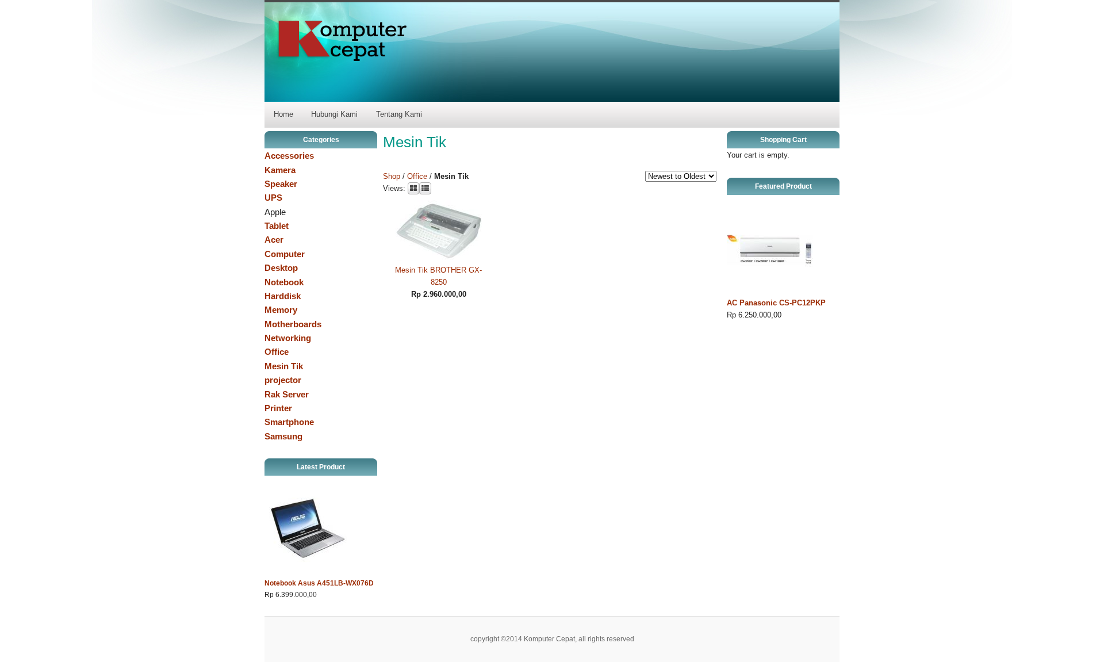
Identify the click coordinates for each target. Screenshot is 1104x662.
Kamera (280, 170)
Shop (391, 176)
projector (282, 380)
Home (283, 114)
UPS (273, 197)
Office (276, 352)
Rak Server (286, 394)
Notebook (284, 282)
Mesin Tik (283, 366)
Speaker (280, 184)
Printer (278, 408)
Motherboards (292, 324)
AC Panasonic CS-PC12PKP (776, 303)
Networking (287, 338)
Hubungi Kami (334, 114)
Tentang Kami (399, 114)
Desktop (281, 268)
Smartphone (289, 422)
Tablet (276, 226)
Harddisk (282, 296)
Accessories (289, 155)
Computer (284, 254)
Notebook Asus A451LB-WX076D (319, 583)
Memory (280, 310)
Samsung (283, 436)
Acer (273, 239)
